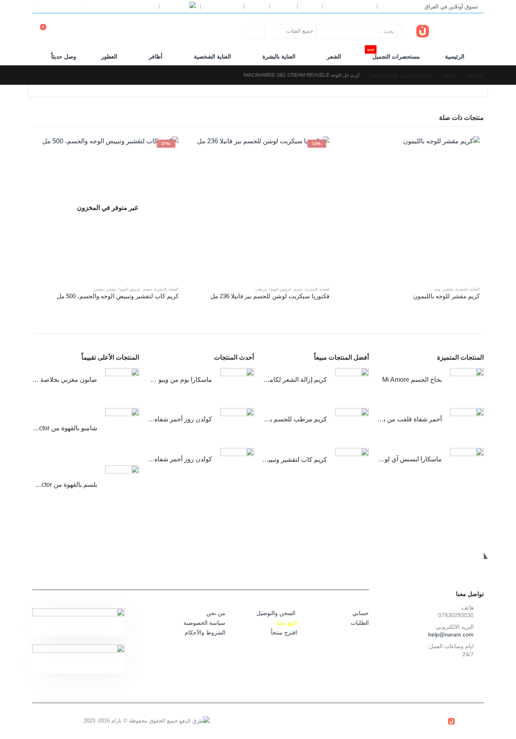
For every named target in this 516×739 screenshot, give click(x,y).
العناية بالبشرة (278, 57)
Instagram (457, 673)
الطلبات (360, 623)
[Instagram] (46, 7)
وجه (437, 289)
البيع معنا (287, 623)
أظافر (155, 57)
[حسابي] (87, 31)
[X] (61, 7)
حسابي (310, 6)
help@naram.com (451, 634)
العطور (109, 57)
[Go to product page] (408, 207)
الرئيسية (454, 57)
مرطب (261, 289)
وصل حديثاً (63, 57)
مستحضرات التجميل (393, 54)
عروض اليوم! (280, 289)
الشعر (334, 57)
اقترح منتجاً (284, 632)
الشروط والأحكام (205, 632)
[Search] (254, 31)
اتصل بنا (283, 6)
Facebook (475, 673)
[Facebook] (76, 7)
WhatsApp (439, 673)
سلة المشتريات (222, 6)
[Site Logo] (449, 31)
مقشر (448, 289)
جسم (298, 289)
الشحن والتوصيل (275, 613)
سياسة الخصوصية (204, 623)
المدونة (257, 6)
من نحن (215, 613)
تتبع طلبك (392, 6)
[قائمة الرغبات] (68, 31)
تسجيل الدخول (127, 6)
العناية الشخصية (212, 57)
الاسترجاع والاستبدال (349, 6)
